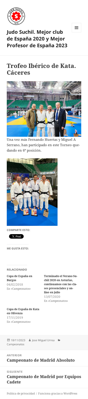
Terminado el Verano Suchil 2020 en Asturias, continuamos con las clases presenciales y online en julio (60, 284)
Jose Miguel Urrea (43, 340)
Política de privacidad (21, 393)
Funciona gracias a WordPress (57, 393)
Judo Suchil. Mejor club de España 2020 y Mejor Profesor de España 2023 (37, 38)
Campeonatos (15, 344)
